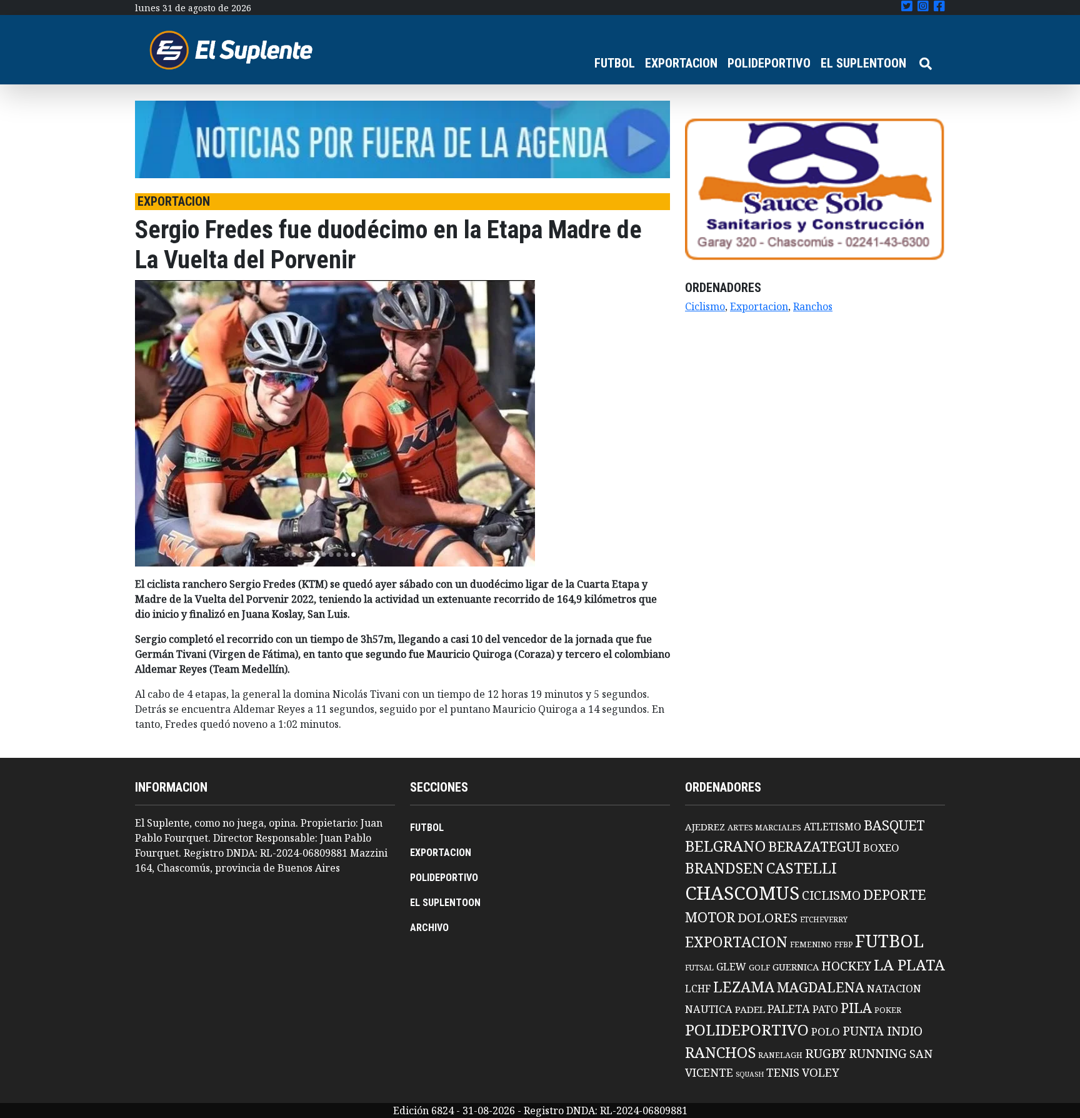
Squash (750, 1074)
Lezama (743, 987)
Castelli (801, 868)
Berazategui (814, 846)
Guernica (795, 966)
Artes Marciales (764, 827)
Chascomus (742, 892)
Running (878, 1053)
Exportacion (759, 306)
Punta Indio (882, 1030)
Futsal (699, 967)
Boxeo (881, 847)
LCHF (698, 988)
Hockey (846, 965)
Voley (820, 1072)
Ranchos (812, 306)
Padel (750, 1009)
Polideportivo (747, 1029)
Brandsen (724, 868)
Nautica (708, 1009)
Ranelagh (780, 1055)
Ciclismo (705, 306)
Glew (731, 967)
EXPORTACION (681, 63)
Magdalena (820, 987)
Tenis (782, 1072)
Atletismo (832, 826)
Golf (759, 967)
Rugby (825, 1053)
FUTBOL (614, 63)
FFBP (843, 944)
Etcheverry (824, 919)
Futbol (889, 940)
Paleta (789, 1008)
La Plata (909, 964)
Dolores (768, 917)
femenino (811, 944)
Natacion (894, 988)
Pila (856, 1008)
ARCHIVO (429, 928)
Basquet (894, 825)
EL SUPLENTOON (863, 63)
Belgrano (725, 846)
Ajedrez (705, 826)
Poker (887, 1010)
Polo (825, 1031)
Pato (825, 1009)
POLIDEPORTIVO (769, 63)
